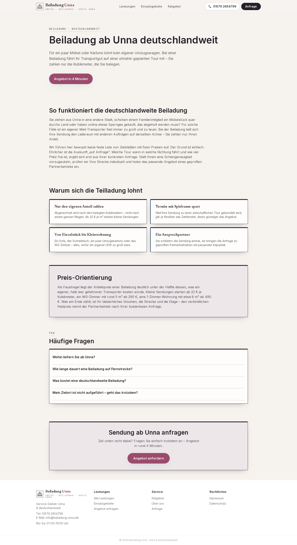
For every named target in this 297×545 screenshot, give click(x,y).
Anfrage (251, 6)
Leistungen (127, 6)
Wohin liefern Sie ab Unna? (74, 357)
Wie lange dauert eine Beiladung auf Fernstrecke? (93, 369)
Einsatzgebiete (151, 6)
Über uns (158, 503)
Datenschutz (218, 503)
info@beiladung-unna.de (62, 517)
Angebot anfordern (148, 458)
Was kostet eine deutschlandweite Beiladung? (89, 381)
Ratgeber (174, 6)
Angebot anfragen (106, 508)
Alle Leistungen (104, 498)
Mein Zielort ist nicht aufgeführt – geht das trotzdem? (95, 393)
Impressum (217, 498)
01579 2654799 (224, 6)
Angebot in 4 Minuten (71, 79)
